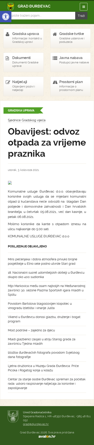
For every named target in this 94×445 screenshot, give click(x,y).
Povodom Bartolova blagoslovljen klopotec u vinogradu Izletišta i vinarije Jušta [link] (40, 306)
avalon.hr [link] (47, 436)
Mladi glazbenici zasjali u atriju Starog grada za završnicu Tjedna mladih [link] (41, 341)
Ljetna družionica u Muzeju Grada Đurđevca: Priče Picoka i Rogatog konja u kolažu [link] (43, 368)
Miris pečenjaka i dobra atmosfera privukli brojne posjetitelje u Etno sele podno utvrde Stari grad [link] (42, 261)
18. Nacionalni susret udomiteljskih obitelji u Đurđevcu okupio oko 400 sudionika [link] (46, 275)
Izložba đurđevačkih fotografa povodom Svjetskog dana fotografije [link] (44, 355)
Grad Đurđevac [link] (29, 6)
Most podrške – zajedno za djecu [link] (31, 330)
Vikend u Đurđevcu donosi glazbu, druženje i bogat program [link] (44, 319)
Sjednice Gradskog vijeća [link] (26, 120)
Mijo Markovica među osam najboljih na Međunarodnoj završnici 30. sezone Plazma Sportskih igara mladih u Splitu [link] (46, 290)
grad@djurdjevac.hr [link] (36, 424)
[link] (5, 16)
